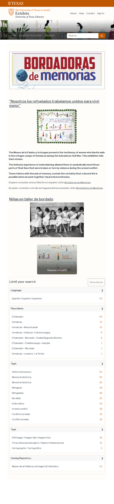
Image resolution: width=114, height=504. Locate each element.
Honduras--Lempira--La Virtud (28, 353)
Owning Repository (21, 458)
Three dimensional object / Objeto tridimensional (38, 443)
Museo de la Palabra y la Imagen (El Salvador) (35, 466)
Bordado (16, 398)
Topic (14, 363)
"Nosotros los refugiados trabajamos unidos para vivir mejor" (54, 103)
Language (16, 290)
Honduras (17, 322)
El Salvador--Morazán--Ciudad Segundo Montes (37, 338)
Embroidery (18, 403)
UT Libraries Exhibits (29, 13)
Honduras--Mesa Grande (25, 327)
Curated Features (30, 35)
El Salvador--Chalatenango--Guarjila (31, 343)
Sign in (100, 13)
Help (81, 13)
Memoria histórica (21, 377)
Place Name (17, 308)
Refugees (17, 387)
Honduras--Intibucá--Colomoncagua (31, 332)
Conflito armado (20, 419)
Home (13, 35)
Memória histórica (21, 382)
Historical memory (21, 372)
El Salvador (17, 316)
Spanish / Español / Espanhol (27, 298)
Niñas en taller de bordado (31, 199)
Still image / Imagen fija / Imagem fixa (31, 437)
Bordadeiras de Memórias (89, 188)
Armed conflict (20, 409)
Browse (50, 35)
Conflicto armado (21, 414)
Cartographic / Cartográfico (26, 448)
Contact (90, 13)
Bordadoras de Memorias (77, 182)
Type (13, 429)
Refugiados (18, 393)
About (73, 13)
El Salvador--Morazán (23, 348)
